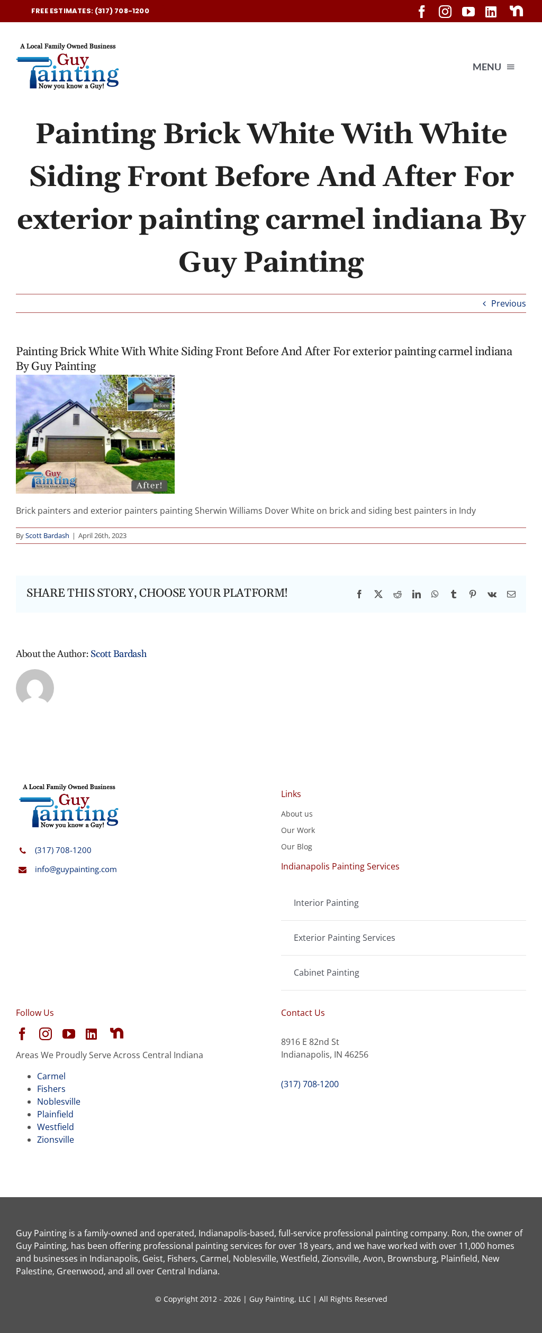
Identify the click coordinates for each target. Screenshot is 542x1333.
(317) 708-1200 (63, 850)
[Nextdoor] (516, 11)
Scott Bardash (47, 535)
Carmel (51, 1076)
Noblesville (58, 1101)
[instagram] (445, 11)
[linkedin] (490, 11)
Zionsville (55, 1139)
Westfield (55, 1127)
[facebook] (421, 11)
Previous (508, 303)
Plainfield (55, 1114)
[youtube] (468, 11)
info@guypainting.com (76, 869)
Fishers (51, 1089)
